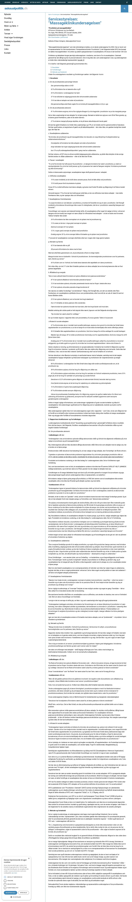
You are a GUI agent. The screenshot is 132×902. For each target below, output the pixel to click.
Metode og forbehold (59, 72)
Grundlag (15, 2)
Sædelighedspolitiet (75, 2)
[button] (124, 8)
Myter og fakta (35, 2)
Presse (86, 2)
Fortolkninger (56, 70)
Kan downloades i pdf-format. (58, 37)
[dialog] (16, 878)
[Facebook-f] (126, 2)
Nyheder (7, 2)
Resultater (55, 67)
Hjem (49, 14)
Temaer (52, 2)
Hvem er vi (24, 2)
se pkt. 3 (81, 60)
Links (92, 2)
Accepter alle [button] (10, 893)
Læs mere (14, 873)
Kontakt (98, 2)
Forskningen (61, 2)
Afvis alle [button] (23, 893)
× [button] (28, 858)
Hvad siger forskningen (13, 37)
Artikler (45, 2)
